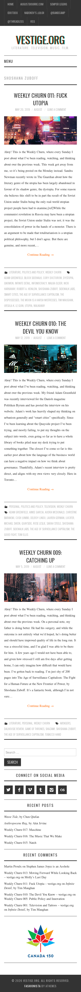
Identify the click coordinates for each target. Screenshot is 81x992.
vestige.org (40, 39)
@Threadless (16, 21)
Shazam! (50, 729)
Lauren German (55, 518)
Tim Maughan (65, 300)
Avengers (65, 723)
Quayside (27, 523)
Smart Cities (11, 294)
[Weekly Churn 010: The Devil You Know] (40, 359)
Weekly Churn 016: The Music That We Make (33, 836)
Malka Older (55, 283)
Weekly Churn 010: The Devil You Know (40, 327)
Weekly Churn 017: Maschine (22, 830)
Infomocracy (39, 283)
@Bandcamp (58, 13)
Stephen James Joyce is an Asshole (47, 866)
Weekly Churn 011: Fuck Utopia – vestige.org (32, 884)
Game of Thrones (34, 729)
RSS (32, 21)
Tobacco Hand (53, 734)
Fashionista (32, 986)
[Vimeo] (30, 789)
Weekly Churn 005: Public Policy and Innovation (34, 899)
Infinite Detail (22, 283)
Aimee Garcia (36, 512)
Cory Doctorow (52, 278)
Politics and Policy (33, 272)
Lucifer (70, 518)
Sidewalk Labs (67, 289)
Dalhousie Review (14, 729)
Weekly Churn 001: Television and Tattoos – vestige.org (39, 905)
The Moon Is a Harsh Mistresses (39, 300)
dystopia (68, 278)
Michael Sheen (12, 523)
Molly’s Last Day (35, 877)
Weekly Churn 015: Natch (20, 843)
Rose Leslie (39, 523)
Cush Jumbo (22, 518)
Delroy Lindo (38, 518)
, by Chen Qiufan (21, 817)
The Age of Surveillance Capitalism (39, 294)
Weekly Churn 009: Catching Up (40, 556)
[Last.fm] (62, 789)
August (38, 109)
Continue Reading (40, 254)
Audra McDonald (55, 512)
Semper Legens (58, 4)
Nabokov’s (34, 13)
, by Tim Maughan (28, 909)
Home (11, 4)
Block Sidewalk (33, 278)
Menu (8, 61)
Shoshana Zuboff (48, 289)
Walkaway (39, 306)
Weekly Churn (53, 272)
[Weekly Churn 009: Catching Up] (40, 587)
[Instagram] (51, 789)
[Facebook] (19, 789)
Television (50, 507)
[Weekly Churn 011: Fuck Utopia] (40, 130)
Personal (14, 507)
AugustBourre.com (31, 4)
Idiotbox (13, 13)
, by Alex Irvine (25, 823)
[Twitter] (8, 789)
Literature (15, 272)
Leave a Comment (56, 109)
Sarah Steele (54, 523)
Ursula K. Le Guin (14, 306)
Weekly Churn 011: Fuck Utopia (40, 99)
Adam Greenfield (13, 278)
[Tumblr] (41, 789)
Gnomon (9, 283)
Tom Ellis (23, 535)
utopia (28, 306)
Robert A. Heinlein (27, 289)
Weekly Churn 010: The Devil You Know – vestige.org (38, 894)
